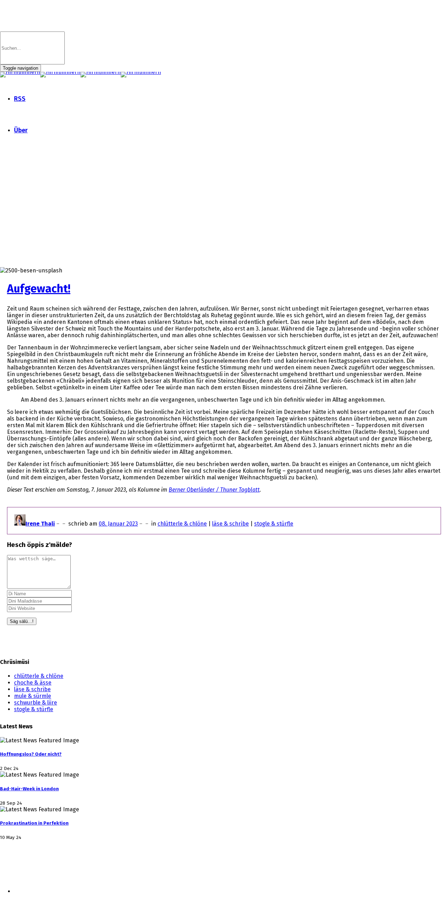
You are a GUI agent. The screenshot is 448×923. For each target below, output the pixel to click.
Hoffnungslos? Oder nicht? (31, 754)
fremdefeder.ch (123, 903)
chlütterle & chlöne (182, 523)
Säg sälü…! (22, 621)
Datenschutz (78, 879)
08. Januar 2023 (118, 523)
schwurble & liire (35, 702)
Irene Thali (40, 523)
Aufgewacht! (38, 288)
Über (21, 130)
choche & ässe (32, 682)
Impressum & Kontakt (28, 879)
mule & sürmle (32, 696)
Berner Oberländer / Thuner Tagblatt (214, 489)
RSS (20, 99)
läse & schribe (230, 523)
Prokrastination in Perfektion (34, 823)
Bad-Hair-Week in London (29, 789)
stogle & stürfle (273, 523)
